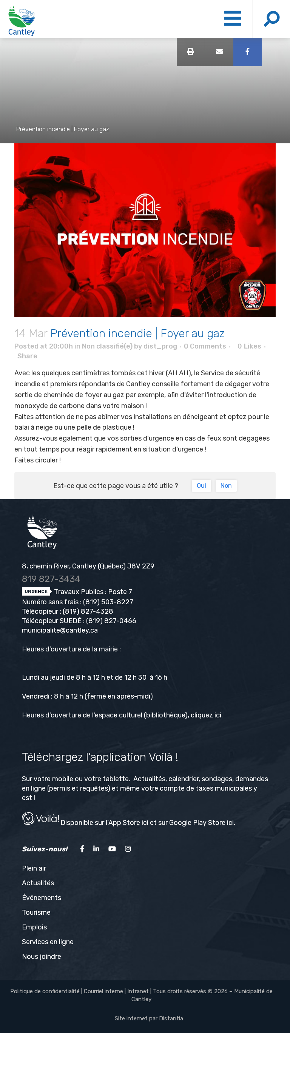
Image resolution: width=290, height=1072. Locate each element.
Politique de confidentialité (45, 991)
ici (217, 715)
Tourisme (36, 912)
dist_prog (160, 346)
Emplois (34, 927)
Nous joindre (41, 956)
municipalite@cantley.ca (60, 630)
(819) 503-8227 (108, 602)
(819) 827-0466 (111, 621)
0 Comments (205, 346)
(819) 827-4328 (88, 611)
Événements (41, 898)
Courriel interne (103, 991)
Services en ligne (48, 942)
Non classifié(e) (107, 346)
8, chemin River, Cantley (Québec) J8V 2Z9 (88, 566)
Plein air (34, 868)
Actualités (38, 883)
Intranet (138, 991)
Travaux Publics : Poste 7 (92, 592)
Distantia (171, 1018)
